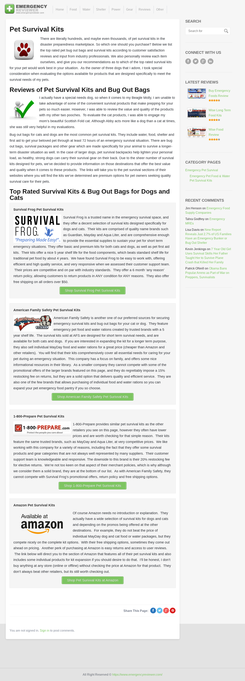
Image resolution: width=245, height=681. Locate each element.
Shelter (101, 9)
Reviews (144, 9)
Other (160, 9)
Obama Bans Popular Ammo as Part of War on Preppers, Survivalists (207, 273)
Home (60, 9)
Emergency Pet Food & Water (210, 176)
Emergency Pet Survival (201, 170)
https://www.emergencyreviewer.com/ (137, 674)
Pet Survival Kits (37, 29)
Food (73, 9)
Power (116, 9)
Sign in (44, 630)
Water (86, 9)
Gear (129, 9)
